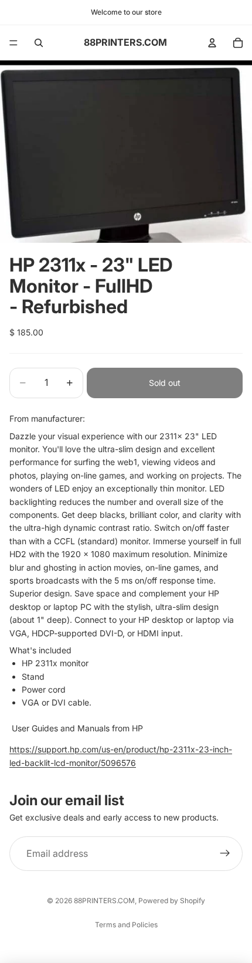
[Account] (212, 43)
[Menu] (13, 42)
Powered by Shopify (171, 900)
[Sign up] (225, 854)
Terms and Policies (126, 924)
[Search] (39, 43)
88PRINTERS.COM (104, 900)
